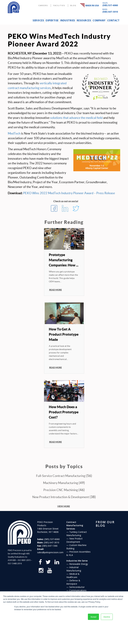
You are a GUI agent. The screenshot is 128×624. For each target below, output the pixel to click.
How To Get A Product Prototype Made (64, 334)
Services (38, 20)
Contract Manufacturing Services (74, 525)
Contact (113, 20)
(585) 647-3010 (110, 11)
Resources (84, 20)
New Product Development (74, 540)
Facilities (59, 5)
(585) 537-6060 (110, 5)
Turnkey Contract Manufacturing (76, 533)
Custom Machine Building (76, 547)
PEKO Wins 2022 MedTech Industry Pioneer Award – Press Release (69, 193)
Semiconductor (77, 587)
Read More (55, 290)
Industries (67, 20)
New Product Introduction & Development (60, 497)
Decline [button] (106, 616)
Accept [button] (93, 616)
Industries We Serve (77, 560)
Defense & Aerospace (73, 582)
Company (99, 20)
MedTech (14, 133)
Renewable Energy (78, 563)
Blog (73, 5)
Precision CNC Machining (60, 490)
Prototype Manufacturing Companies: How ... (63, 260)
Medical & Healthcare (72, 575)
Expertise (52, 20)
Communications (77, 590)
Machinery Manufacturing (60, 483)
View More (63, 506)
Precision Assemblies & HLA (78, 553)
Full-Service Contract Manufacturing (60, 476)
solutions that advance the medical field (76, 117)
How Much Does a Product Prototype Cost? (64, 412)
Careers (43, 5)
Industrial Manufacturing (73, 569)
